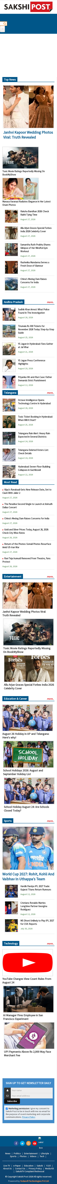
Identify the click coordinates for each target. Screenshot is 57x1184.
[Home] (28, 6)
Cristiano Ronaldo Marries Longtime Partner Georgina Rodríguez (33, 906)
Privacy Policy (28, 1117)
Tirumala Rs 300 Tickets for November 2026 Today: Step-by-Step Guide (36, 329)
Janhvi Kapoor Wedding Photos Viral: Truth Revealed (28, 135)
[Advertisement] (28, 56)
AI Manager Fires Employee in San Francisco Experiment (23, 1017)
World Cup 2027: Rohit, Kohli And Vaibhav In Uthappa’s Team (28, 876)
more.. (50, 302)
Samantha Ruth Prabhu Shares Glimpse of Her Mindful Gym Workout (35, 248)
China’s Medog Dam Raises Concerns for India (26, 518)
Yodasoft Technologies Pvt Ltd (34, 1181)
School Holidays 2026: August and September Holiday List (23, 772)
